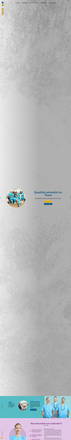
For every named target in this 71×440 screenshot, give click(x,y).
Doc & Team (17, 2)
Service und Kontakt (52, 2)
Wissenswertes (44, 2)
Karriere (36, 2)
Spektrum (31, 2)
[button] (2, 5)
